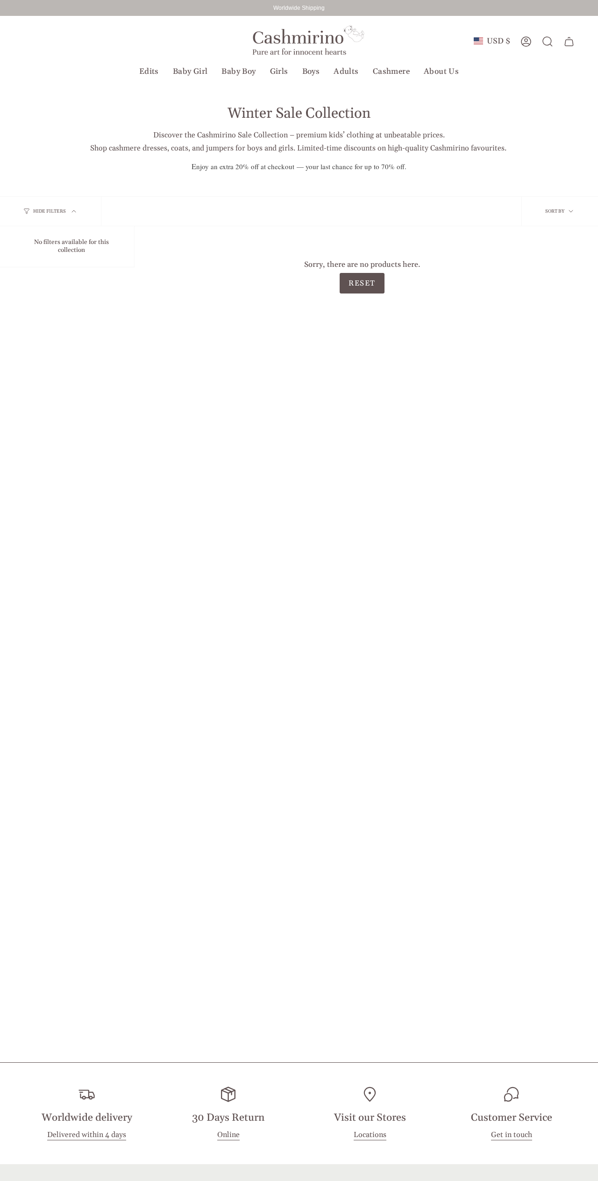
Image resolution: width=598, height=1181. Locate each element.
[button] (149, 71)
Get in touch (511, 1135)
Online (228, 1135)
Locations (370, 1135)
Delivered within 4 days (86, 1135)
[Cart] (569, 42)
